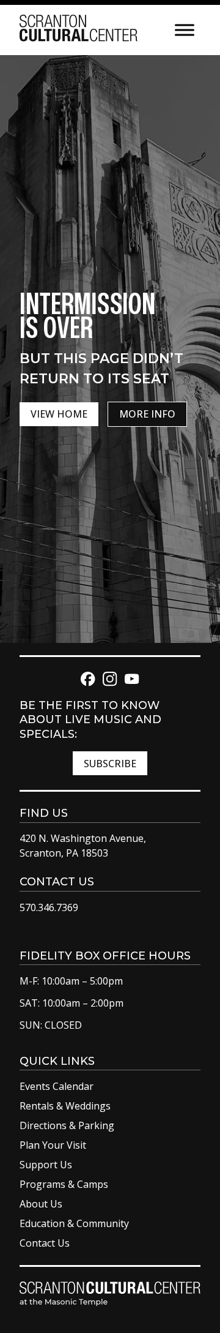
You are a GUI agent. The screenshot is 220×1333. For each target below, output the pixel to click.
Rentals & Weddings (65, 1106)
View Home (59, 414)
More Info (147, 414)
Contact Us (45, 1243)
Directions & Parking (67, 1125)
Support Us (46, 1164)
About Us (41, 1204)
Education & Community (74, 1223)
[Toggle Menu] (184, 30)
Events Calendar (57, 1086)
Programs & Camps (64, 1184)
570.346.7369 (49, 907)
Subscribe (110, 763)
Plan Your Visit (53, 1145)
